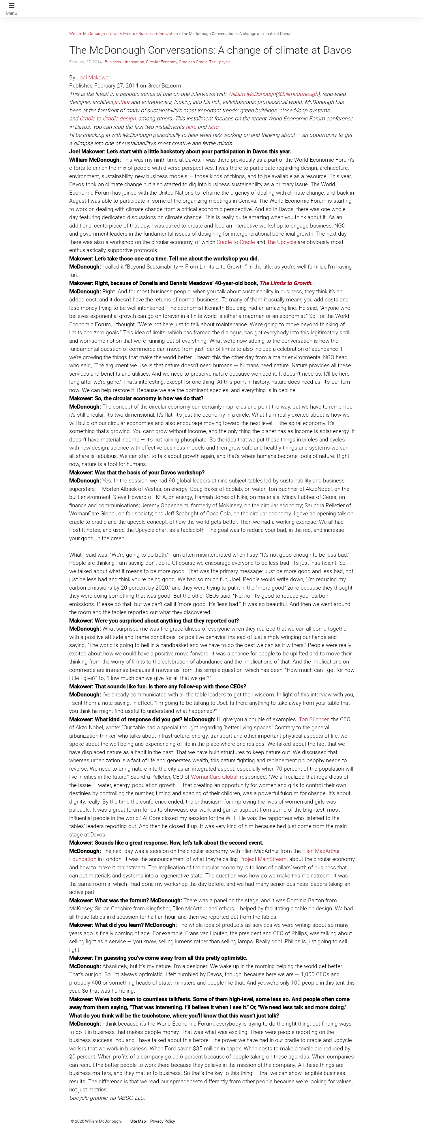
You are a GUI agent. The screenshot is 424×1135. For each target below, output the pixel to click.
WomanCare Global (214, 777)
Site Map (138, 1121)
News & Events (121, 33)
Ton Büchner (314, 719)
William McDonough (87, 33)
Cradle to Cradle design (108, 118)
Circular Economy (161, 61)
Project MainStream (263, 859)
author (122, 102)
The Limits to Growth (285, 283)
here (191, 127)
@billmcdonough (297, 94)
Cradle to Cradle (193, 61)
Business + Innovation (158, 33)
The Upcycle (219, 61)
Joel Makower (93, 77)
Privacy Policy (162, 1121)
